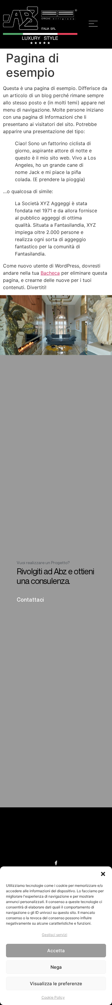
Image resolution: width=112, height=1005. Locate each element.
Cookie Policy (53, 997)
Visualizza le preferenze (56, 983)
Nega (56, 967)
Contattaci (30, 599)
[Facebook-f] (56, 863)
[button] (103, 874)
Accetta (56, 950)
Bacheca (50, 273)
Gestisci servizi (54, 934)
